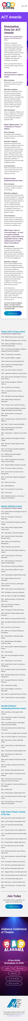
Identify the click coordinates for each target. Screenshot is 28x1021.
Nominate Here (12, 313)
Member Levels (14, 906)
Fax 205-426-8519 (15, 983)
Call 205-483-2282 (15, 978)
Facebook (20, 968)
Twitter (15, 973)
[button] (24, 6)
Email (8, 968)
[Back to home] (8, 6)
